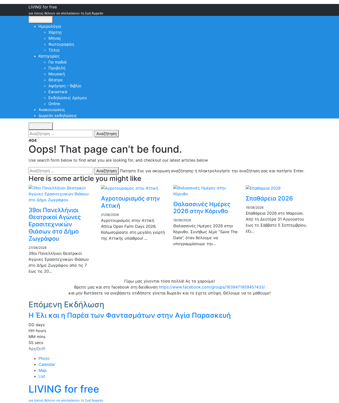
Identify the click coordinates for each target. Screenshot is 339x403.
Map (42, 370)
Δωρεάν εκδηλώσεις (57, 115)
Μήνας (54, 38)
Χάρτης (55, 32)
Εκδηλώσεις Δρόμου (67, 97)
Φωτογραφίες (61, 44)
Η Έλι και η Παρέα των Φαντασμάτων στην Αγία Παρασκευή (130, 315)
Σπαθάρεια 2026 (269, 198)
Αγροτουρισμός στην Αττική (130, 202)
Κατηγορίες (49, 56)
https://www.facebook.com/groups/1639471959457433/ (212, 287)
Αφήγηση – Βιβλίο (64, 85)
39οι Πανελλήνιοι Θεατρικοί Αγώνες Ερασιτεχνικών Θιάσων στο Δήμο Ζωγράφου (55, 224)
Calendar (46, 364)
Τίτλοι (54, 50)
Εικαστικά (57, 91)
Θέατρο (55, 79)
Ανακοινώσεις (51, 109)
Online (54, 103)
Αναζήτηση (41, 126)
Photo (44, 358)
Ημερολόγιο (49, 26)
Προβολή (56, 67)
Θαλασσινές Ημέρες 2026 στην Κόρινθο (202, 208)
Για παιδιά (57, 61)
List (41, 376)
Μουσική (56, 73)
